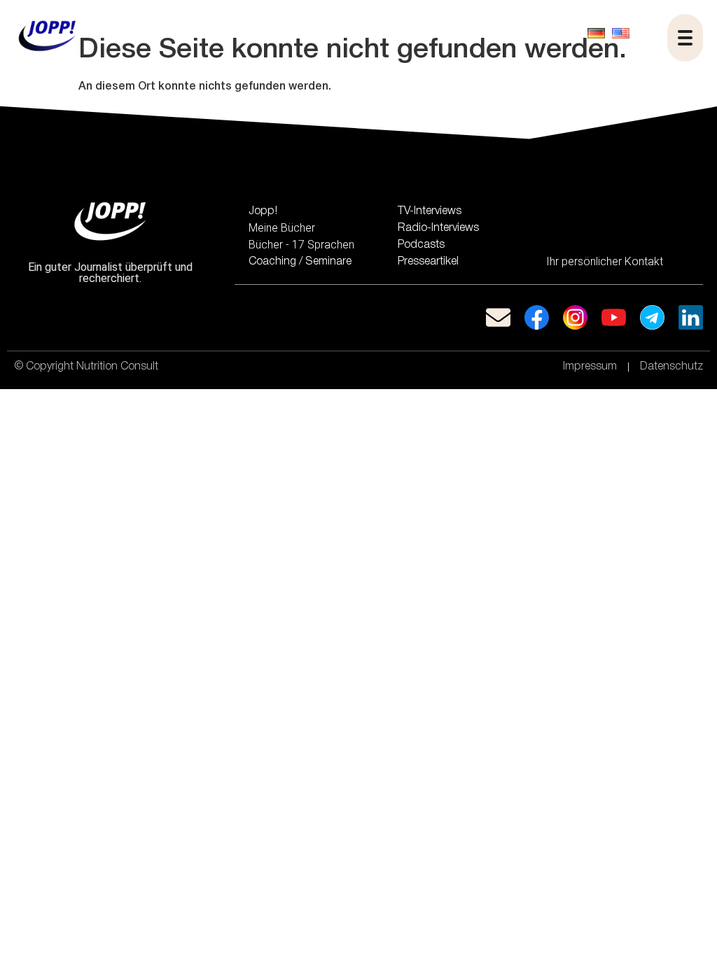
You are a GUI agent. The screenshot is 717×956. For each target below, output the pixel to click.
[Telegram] (652, 317)
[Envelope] (498, 317)
